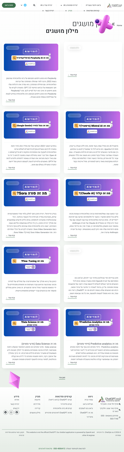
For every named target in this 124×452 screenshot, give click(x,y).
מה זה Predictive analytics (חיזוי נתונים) (97, 344)
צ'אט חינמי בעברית (93, 5)
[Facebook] (17, 412)
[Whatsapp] (11, 412)
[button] (34, 5)
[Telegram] (5, 412)
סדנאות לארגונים (45, 448)
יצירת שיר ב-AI (46, 5)
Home (119, 25)
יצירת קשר (49, 10)
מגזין (70, 10)
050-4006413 (59, 448)
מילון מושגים (74, 48)
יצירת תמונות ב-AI (70, 5)
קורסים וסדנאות (92, 10)
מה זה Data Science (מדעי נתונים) (39, 344)
